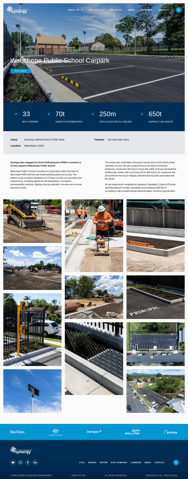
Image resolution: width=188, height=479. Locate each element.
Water (103, 462)
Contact (159, 462)
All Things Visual (168, 475)
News (148, 462)
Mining (92, 462)
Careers (136, 462)
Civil (82, 462)
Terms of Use (78, 475)
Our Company (119, 462)
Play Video (20, 71)
